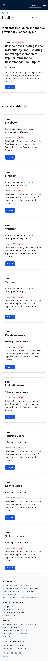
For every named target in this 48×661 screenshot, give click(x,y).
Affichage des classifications (15, 633)
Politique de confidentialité (14, 648)
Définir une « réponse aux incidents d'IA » (21, 588)
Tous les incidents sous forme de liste (19, 624)
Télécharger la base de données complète (20, 597)
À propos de (7, 606)
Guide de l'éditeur (10, 615)
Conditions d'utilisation (13, 645)
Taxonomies (7, 636)
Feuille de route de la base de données (19, 591)
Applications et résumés (13, 612)
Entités (5, 13)
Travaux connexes (10, 594)
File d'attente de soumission (15, 630)
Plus (8, 87)
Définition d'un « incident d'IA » (16, 585)
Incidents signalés (10, 627)
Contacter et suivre (10, 609)
